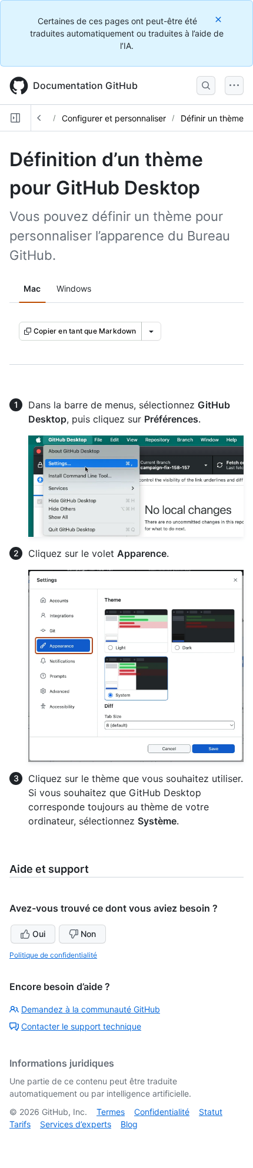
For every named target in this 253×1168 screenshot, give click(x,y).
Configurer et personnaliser (114, 118)
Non (88, 934)
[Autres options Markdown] (151, 331)
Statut (210, 1112)
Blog (129, 1124)
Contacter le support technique (81, 1026)
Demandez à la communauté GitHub (90, 1009)
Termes (110, 1112)
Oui (38, 934)
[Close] (219, 19)
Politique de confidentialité (53, 955)
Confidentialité (161, 1112)
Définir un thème (212, 118)
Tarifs (20, 1124)
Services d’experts (75, 1124)
